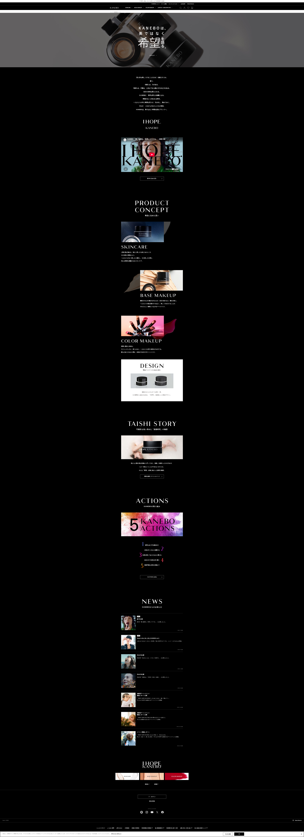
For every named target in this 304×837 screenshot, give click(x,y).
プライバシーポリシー (116, 833)
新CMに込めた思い (152, 178)
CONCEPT (152, 55)
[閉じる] (301, 834)
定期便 (155, 784)
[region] (152, 834)
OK (239, 834)
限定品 (146, 784)
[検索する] (181, 8)
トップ (111, 12)
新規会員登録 (152, 801)
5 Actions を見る (152, 577)
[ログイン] (184, 8)
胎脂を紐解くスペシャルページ (152, 476)
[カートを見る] (192, 8)
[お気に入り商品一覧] (188, 8)
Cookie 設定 (228, 834)
